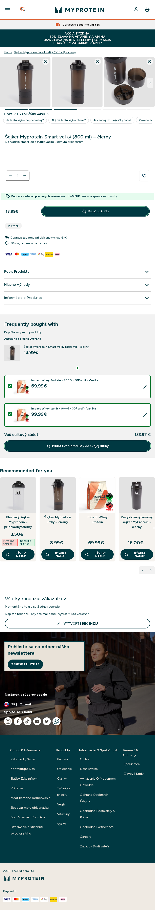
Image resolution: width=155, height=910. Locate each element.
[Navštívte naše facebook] (18, 721)
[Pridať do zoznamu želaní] (144, 175)
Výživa (61, 823)
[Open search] (23, 9)
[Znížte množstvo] (10, 175)
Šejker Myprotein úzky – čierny (57, 519)
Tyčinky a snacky (63, 791)
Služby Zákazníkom (24, 778)
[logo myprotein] (79, 9)
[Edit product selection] (145, 387)
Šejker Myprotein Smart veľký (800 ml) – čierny (45, 52)
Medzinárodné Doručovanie (30, 798)
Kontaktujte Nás (22, 769)
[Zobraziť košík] (147, 9)
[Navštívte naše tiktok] (27, 721)
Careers (85, 836)
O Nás (84, 759)
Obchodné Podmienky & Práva (97, 814)
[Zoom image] (45, 62)
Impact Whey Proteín (97, 519)
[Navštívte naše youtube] (37, 721)
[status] (17, 175)
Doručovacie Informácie (27, 817)
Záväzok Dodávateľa (94, 846)
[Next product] (151, 570)
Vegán (61, 804)
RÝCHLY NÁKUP (21, 554)
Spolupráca (132, 764)
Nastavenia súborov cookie (26, 694)
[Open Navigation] (7, 9)
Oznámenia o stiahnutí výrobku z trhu (26, 830)
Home (8, 52)
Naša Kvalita (89, 769)
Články (62, 778)
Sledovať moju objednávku (29, 807)
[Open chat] (56, 721)
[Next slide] (154, 528)
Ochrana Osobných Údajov (94, 798)
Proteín (62, 759)
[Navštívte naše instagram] (8, 721)
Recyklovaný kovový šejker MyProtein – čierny (137, 522)
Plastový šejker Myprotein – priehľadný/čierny (18, 522)
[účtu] (136, 10)
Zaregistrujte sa (25, 664)
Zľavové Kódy (133, 773)
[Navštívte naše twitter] (47, 721)
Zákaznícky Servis (23, 759)
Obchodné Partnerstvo (97, 827)
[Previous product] (143, 570)
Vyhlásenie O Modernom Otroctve (98, 782)
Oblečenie (64, 769)
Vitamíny (63, 814)
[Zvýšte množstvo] (24, 175)
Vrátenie (16, 788)
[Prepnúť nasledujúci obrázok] (150, 83)
